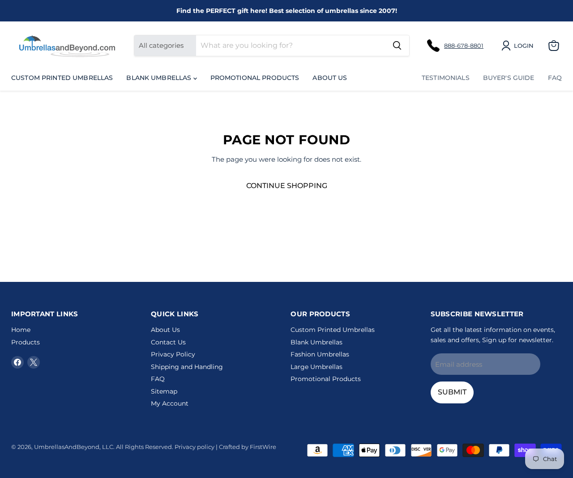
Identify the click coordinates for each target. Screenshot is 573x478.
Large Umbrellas (316, 367)
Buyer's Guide (509, 78)
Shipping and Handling (187, 367)
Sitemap (164, 391)
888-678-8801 (463, 45)
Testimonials (446, 78)
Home (20, 330)
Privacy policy (194, 446)
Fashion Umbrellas (320, 354)
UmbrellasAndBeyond (66, 446)
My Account (169, 403)
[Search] (397, 45)
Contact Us (168, 342)
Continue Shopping (286, 185)
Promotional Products (254, 78)
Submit (452, 392)
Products (25, 342)
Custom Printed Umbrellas (62, 78)
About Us (329, 78)
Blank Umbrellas (159, 78)
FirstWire (263, 446)
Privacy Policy (173, 354)
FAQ (555, 78)
